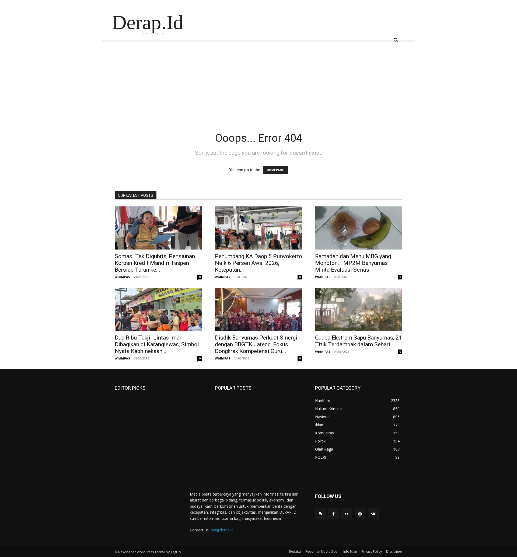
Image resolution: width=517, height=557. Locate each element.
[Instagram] (360, 513)
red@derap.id (222, 529)
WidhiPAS (122, 277)
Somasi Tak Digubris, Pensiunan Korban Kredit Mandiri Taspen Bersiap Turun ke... (155, 263)
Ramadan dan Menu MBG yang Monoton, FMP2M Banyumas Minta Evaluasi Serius (353, 263)
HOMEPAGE (275, 170)
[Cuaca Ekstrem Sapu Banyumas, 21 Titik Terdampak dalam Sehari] (358, 309)
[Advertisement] (258, 91)
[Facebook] (333, 513)
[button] (395, 41)
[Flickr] (346, 513)
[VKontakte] (373, 513)
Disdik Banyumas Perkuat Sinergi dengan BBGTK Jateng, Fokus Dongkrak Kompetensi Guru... (256, 344)
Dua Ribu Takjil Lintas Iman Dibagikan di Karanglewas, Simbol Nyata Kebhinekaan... (157, 344)
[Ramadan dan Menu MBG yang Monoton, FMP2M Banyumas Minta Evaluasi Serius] (358, 228)
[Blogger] (320, 513)
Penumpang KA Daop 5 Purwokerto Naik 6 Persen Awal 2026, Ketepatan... (258, 263)
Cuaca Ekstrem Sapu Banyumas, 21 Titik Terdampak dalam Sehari (358, 341)
